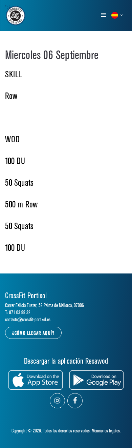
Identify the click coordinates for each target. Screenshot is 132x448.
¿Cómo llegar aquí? (33, 333)
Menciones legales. (106, 431)
